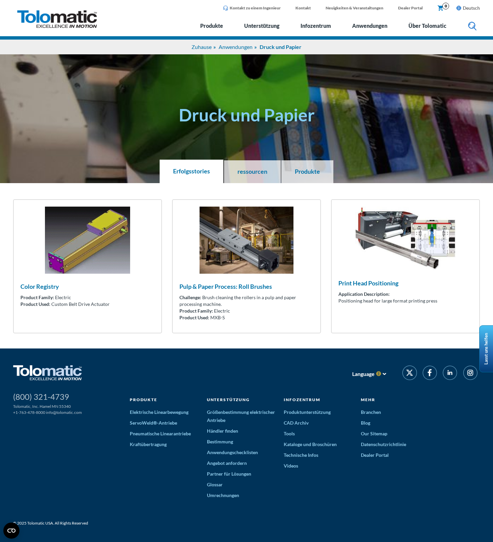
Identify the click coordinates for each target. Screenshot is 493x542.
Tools (289, 433)
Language (363, 374)
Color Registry (39, 286)
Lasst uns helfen (486, 349)
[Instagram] (470, 374)
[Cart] (440, 8)
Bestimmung (220, 441)
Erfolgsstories (191, 171)
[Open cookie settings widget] (11, 531)
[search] (472, 26)
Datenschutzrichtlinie (383, 444)
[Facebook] (429, 374)
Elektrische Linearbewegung (159, 412)
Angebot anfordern (227, 463)
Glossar (215, 484)
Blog (365, 423)
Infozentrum (315, 25)
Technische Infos (301, 455)
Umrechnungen (223, 495)
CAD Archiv (296, 423)
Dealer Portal (410, 7)
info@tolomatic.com (64, 412)
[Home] (57, 26)
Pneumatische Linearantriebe (160, 433)
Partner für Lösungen (229, 474)
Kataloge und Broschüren (310, 444)
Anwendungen (369, 25)
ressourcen (252, 171)
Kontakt (303, 7)
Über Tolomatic (427, 25)
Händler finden (222, 431)
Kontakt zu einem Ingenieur (255, 7)
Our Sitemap (374, 433)
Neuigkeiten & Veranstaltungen (354, 7)
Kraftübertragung (148, 444)
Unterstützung (261, 25)
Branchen (371, 412)
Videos (291, 466)
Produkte (211, 25)
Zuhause (201, 47)
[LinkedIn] (449, 374)
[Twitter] (409, 374)
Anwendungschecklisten (232, 452)
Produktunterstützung (307, 412)
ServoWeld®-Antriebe (153, 423)
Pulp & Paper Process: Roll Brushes (225, 286)
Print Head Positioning (368, 283)
